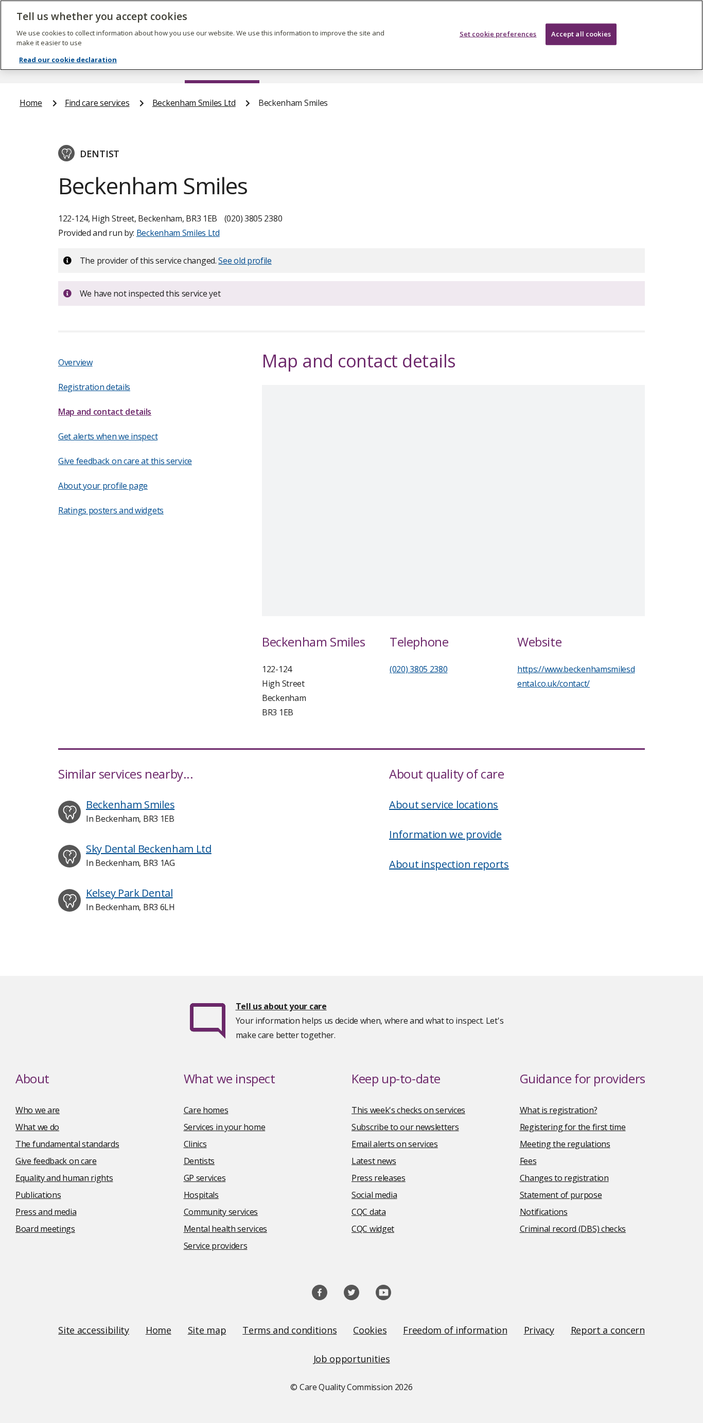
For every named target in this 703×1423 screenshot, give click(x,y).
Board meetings (45, 1228)
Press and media (46, 1211)
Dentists (199, 1161)
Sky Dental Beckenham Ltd (149, 849)
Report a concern (608, 1330)
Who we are (37, 1110)
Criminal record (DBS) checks (573, 1228)
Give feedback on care (56, 1161)
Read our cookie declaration (68, 59)
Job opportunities (351, 1359)
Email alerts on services (394, 1144)
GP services (205, 1178)
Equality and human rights (64, 1178)
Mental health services (225, 1228)
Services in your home (225, 1127)
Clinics (195, 1144)
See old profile (245, 260)
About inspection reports (449, 864)
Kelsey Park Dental (129, 893)
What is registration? (558, 1110)
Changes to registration (564, 1178)
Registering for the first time (573, 1127)
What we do (37, 1127)
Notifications (544, 1211)
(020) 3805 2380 (419, 669)
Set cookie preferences (498, 34)
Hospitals (201, 1194)
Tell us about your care (281, 1006)
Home (31, 102)
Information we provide (445, 834)
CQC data (368, 1211)
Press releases (378, 1178)
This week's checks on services (408, 1110)
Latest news (373, 1161)
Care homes (206, 1110)
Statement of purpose (561, 1194)
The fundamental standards (67, 1144)
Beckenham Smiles (130, 804)
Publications (38, 1194)
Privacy (539, 1330)
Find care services (97, 102)
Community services (221, 1211)
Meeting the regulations (565, 1144)
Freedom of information (455, 1330)
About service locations (443, 804)
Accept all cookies (581, 34)
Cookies (369, 1330)
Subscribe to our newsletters (405, 1127)
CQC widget (372, 1228)
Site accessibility (93, 1330)
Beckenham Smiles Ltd (194, 102)
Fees (528, 1161)
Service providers (216, 1245)
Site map (207, 1330)
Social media (374, 1194)
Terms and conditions (289, 1330)
